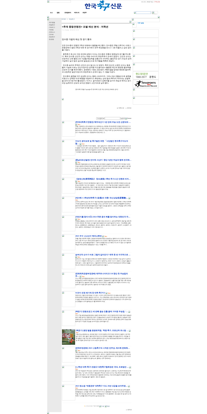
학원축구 (72, 19)
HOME (64, 19)
